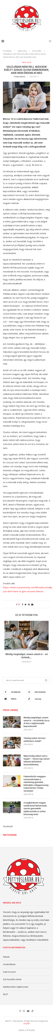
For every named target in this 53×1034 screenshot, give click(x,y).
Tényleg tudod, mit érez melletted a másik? (34, 739)
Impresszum (9, 971)
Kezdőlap (7, 50)
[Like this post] (19, 604)
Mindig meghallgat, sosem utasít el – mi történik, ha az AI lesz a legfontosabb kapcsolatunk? (36, 721)
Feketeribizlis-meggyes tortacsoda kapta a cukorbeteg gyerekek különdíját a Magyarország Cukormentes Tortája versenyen (36, 783)
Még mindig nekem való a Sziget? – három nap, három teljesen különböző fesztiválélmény (37, 760)
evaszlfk (26, 1023)
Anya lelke (36, 50)
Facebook (8, 826)
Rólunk (6, 956)
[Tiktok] (32, 1010)
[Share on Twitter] (25, 604)
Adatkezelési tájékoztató (15, 986)
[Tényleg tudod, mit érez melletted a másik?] (12, 743)
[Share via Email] (32, 604)
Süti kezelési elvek (12, 979)
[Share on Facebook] (22, 604)
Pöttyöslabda (19, 76)
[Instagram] (24, 1010)
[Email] (28, 1010)
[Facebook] (20, 1010)
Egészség (22, 50)
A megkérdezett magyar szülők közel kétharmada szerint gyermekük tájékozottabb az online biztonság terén (35, 808)
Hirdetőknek (9, 964)
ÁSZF (5, 994)
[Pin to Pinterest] (29, 604)
